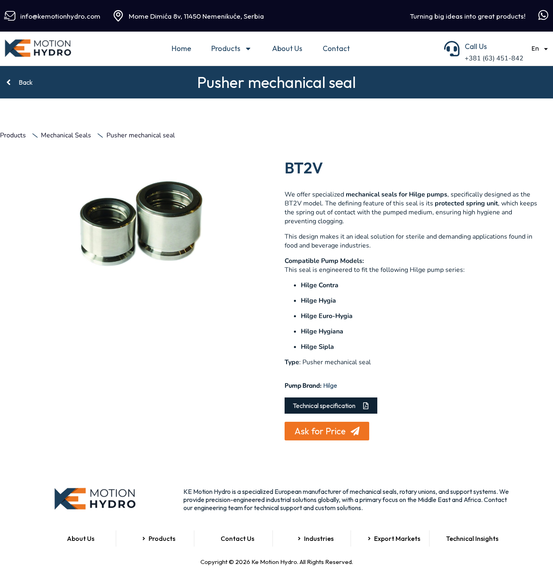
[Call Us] (451, 48)
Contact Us (237, 538)
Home (181, 48)
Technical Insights (472, 538)
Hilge (330, 385)
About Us (287, 48)
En (535, 48)
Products (225, 48)
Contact (336, 48)
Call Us (476, 46)
